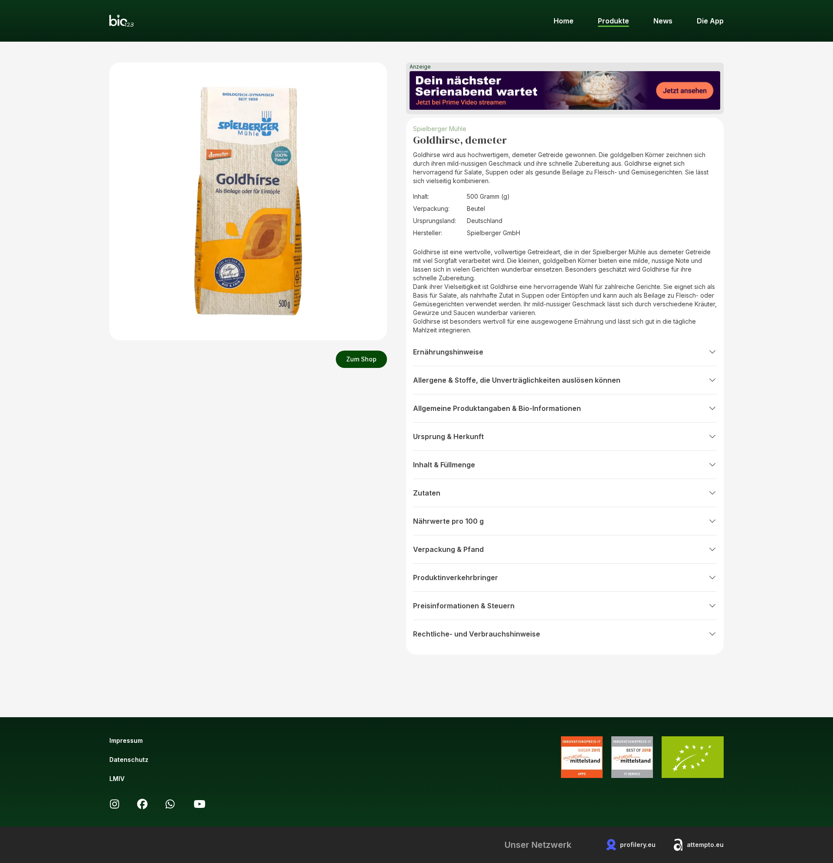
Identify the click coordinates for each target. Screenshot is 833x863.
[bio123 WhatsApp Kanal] (170, 804)
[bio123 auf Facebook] (142, 804)
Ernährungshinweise (448, 352)
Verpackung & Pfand (448, 549)
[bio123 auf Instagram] (114, 804)
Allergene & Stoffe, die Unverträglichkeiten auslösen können (516, 380)
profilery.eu (638, 844)
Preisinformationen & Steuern (464, 605)
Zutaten (426, 493)
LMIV (117, 778)
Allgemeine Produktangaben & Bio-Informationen (497, 408)
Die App (710, 20)
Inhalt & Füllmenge (444, 464)
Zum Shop (361, 359)
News (662, 20)
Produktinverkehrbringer (455, 577)
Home (564, 20)
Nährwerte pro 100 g (448, 521)
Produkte (613, 20)
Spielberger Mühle (439, 128)
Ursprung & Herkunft (448, 436)
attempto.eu (705, 844)
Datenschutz (128, 759)
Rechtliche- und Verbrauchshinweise (476, 634)
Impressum (126, 740)
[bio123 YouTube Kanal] (200, 804)
